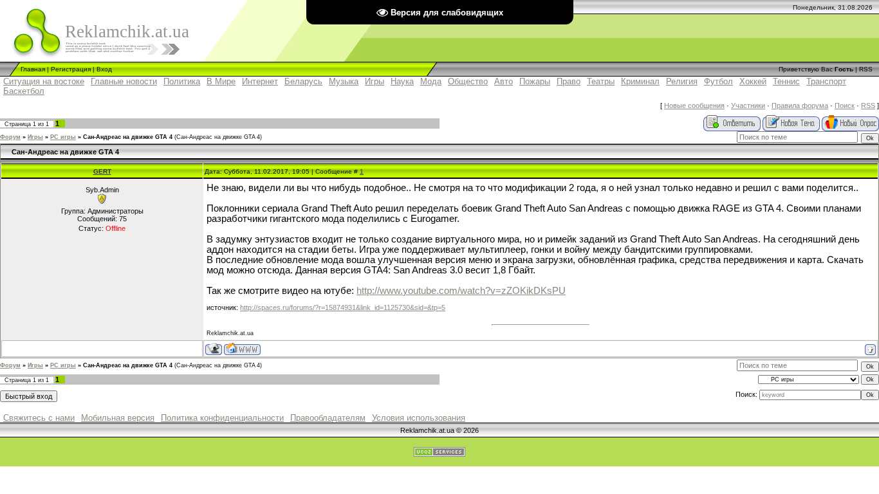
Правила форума (800, 105)
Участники (748, 105)
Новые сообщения (694, 105)
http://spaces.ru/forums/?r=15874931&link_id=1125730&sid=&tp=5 (342, 307)
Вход (104, 69)
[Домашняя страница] (242, 349)
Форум (10, 137)
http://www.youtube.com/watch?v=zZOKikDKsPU (461, 291)
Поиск (845, 105)
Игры (35, 137)
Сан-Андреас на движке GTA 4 (127, 137)
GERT (102, 171)
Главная (33, 69)
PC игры (63, 137)
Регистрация (71, 69)
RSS (866, 69)
